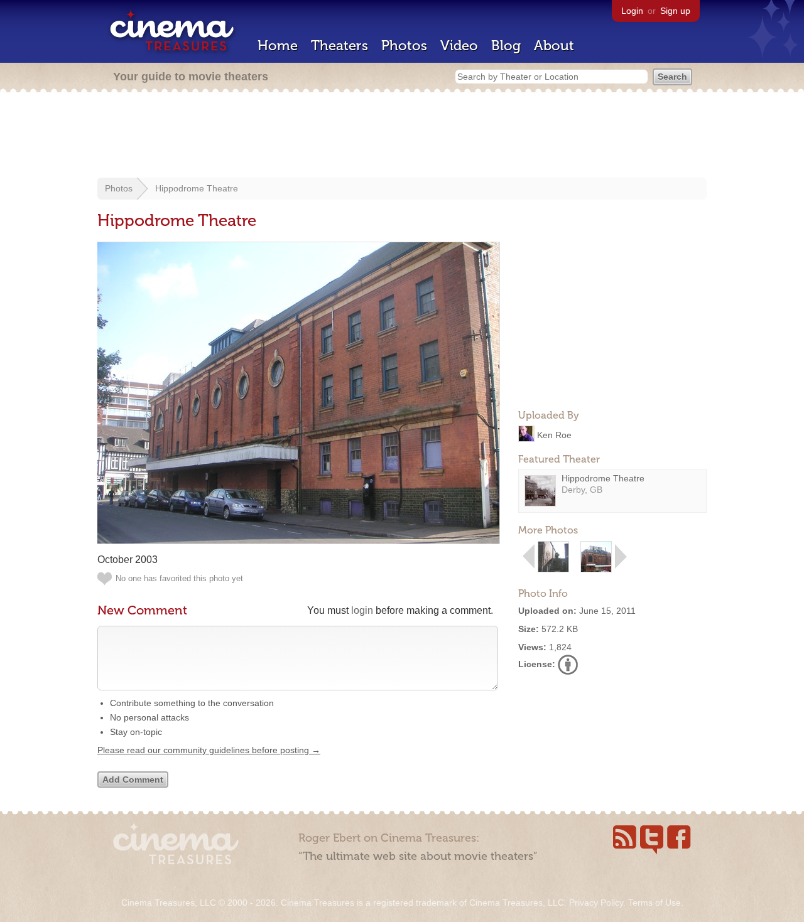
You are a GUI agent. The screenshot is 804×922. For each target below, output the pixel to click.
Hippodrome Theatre (196, 188)
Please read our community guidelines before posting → (208, 750)
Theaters (339, 45)
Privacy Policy (596, 903)
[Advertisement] (402, 136)
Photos (404, 45)
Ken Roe (554, 434)
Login (632, 11)
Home (278, 45)
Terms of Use (654, 903)
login (362, 610)
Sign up (675, 11)
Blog (506, 45)
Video (459, 45)
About (554, 45)
